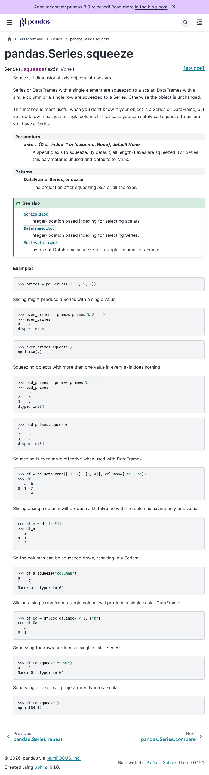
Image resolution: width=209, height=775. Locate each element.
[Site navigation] (9, 22)
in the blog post (151, 7)
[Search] (185, 22)
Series (56, 39)
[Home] (9, 39)
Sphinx (41, 767)
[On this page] (200, 22)
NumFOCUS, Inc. (64, 758)
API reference (31, 39)
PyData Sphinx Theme (169, 762)
